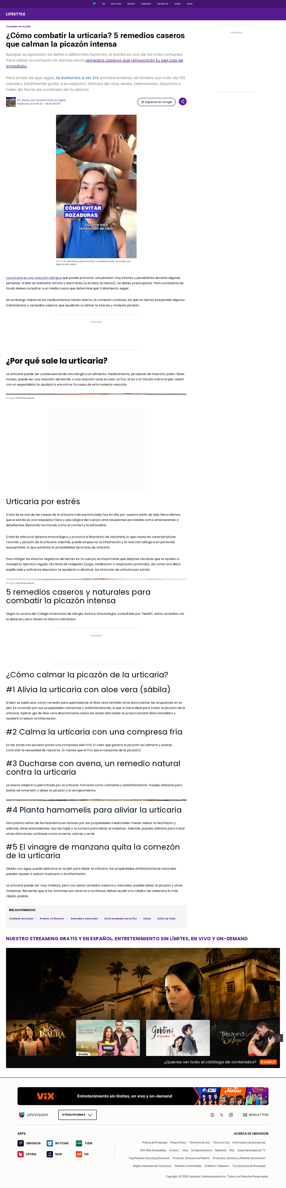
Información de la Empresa (248, 1142)
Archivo (174, 1150)
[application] (96, 186)
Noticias (116, 4)
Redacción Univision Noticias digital (44, 100)
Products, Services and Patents (191, 1158)
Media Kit (220, 1150)
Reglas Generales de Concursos (152, 1166)
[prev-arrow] (3, 1038)
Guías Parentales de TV (251, 1150)
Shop (190, 4)
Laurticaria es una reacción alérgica (34, 278)
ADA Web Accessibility (153, 1150)
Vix (103, 4)
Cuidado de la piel (18, 26)
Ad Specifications (201, 1150)
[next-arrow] (279, 1038)
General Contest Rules (188, 1166)
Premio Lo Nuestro (52, 918)
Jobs (185, 1150)
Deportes (162, 4)
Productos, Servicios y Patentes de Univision (239, 1158)
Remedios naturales (84, 918)
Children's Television (216, 1166)
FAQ (231, 1150)
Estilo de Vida (166, 918)
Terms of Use (221, 1142)
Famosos (146, 4)
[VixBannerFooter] (143, 1096)
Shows (131, 4)
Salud (147, 918)
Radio (178, 4)
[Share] (183, 101)
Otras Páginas (73, 1115)
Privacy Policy (178, 1142)
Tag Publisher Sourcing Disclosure (149, 1158)
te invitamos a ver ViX (77, 78)
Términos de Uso (199, 1142)
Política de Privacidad (154, 1142)
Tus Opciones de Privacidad (248, 1166)
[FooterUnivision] (33, 1115)
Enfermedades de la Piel (120, 918)
